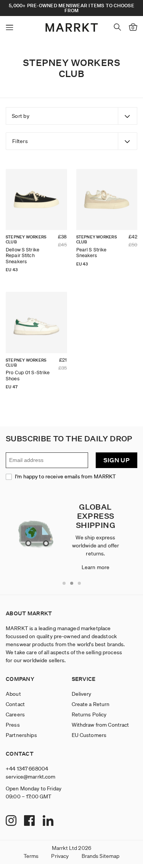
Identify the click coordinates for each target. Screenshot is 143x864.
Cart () (133, 28)
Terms (31, 856)
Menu (9, 27)
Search (117, 27)
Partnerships (21, 735)
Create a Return (91, 704)
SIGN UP (116, 460)
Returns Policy (89, 714)
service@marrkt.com (31, 776)
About (13, 693)
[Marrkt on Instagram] (12, 821)
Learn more (95, 567)
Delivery (82, 693)
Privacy (60, 856)
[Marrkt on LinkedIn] (49, 821)
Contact (15, 704)
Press (13, 724)
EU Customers (89, 735)
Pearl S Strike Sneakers (91, 252)
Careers (15, 714)
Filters (20, 141)
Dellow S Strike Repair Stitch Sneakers (22, 255)
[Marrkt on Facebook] (30, 821)
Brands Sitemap (101, 856)
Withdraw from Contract (100, 724)
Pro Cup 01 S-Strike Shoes (28, 375)
